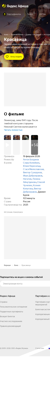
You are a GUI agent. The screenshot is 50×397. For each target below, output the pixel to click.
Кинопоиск (18, 212)
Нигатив (27, 179)
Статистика (39, 389)
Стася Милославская (33, 169)
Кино (16, 306)
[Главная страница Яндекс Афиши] (4, 6)
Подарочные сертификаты (11, 352)
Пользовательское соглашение (13, 347)
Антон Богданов (31, 159)
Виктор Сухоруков (32, 172)
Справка (3, 343)
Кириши (7, 306)
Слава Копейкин (31, 163)
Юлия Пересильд (31, 166)
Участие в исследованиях (11, 362)
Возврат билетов (7, 357)
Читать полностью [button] (13, 130)
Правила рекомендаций (10, 367)
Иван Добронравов (32, 175)
